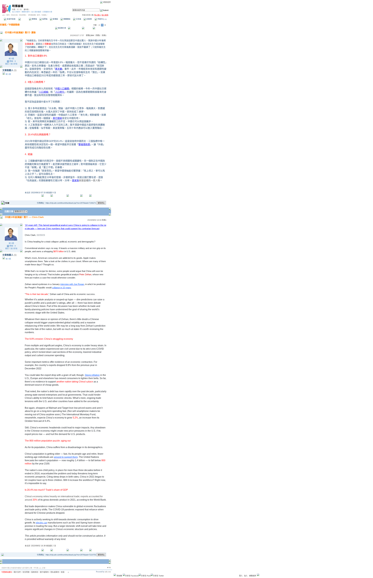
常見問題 (25, 572)
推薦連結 (66, 19)
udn (3, 15)
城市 (8, 15)
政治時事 (22, 15)
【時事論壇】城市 (33, 15)
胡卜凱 (19, 9)
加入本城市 (16, 12)
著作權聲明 (44, 572)
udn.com (108, 572)
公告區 (78, 19)
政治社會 (14, 15)
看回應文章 (62, 28)
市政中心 (102, 19)
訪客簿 (89, 19)
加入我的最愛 (36, 12)
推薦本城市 (26, 12)
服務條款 (34, 572)
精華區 (34, 19)
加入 (246, 576)
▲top (109, 567)
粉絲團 (119, 576)
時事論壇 (17, 6)
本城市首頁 (10, 19)
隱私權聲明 (54, 572)
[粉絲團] (115, 575)
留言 (7, 64)
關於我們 (17, 572)
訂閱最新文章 (47, 12)
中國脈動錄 (14, 24)
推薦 (104, 35)
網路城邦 (107, 2)
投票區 (44, 19)
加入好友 (13, 64)
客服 (62, 572)
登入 (241, 576)
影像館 (55, 19)
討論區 (24, 19)
